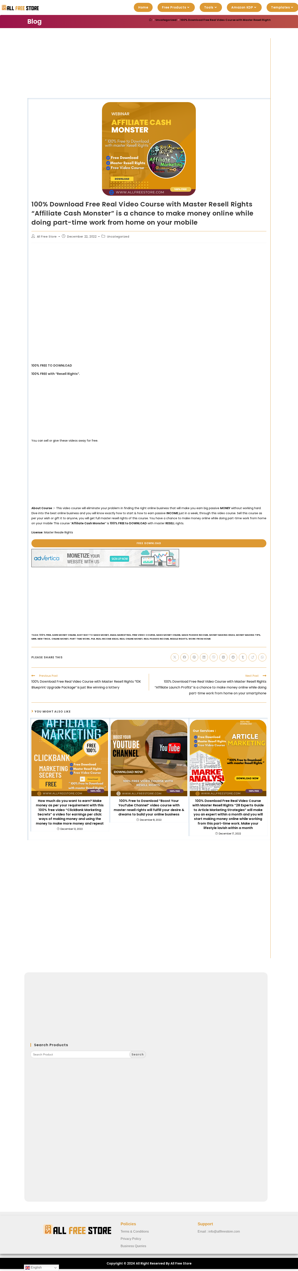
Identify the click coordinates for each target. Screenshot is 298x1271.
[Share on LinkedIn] (204, 657)
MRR (33, 638)
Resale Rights (178, 638)
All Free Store (47, 237)
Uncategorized (118, 237)
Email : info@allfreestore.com (219, 1231)
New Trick (44, 638)
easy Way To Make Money (93, 635)
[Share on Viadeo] (253, 657)
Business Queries (133, 1246)
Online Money (60, 638)
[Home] (150, 20)
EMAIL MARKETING (120, 635)
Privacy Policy (131, 1238)
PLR (93, 638)
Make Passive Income (195, 635)
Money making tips (248, 635)
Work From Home (200, 638)
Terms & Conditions (135, 1231)
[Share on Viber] (214, 657)
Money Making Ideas (222, 635)
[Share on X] (175, 657)
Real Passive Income (156, 638)
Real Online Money (131, 638)
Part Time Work (80, 638)
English (36, 1267)
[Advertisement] (148, 68)
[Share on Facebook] (184, 657)
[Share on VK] (223, 657)
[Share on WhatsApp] (262, 657)
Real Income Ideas (107, 638)
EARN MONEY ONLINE (64, 635)
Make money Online (168, 635)
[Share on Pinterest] (194, 657)
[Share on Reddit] (233, 657)
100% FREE (45, 635)
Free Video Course (143, 635)
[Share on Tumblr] (243, 657)
